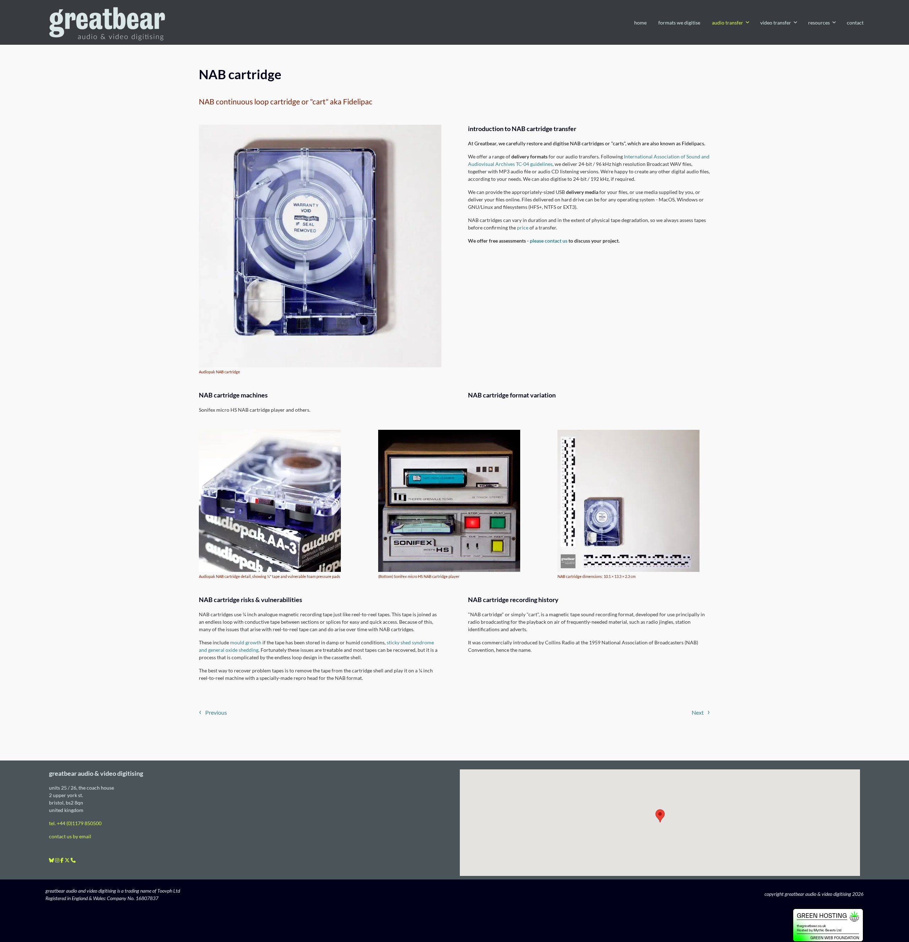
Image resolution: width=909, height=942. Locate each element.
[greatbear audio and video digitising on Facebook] (62, 860)
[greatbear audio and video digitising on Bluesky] (52, 860)
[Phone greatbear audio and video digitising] (73, 860)
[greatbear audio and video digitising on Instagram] (57, 860)
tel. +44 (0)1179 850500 (75, 823)
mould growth (245, 642)
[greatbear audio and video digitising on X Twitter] (68, 860)
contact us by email (70, 836)
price (522, 227)
